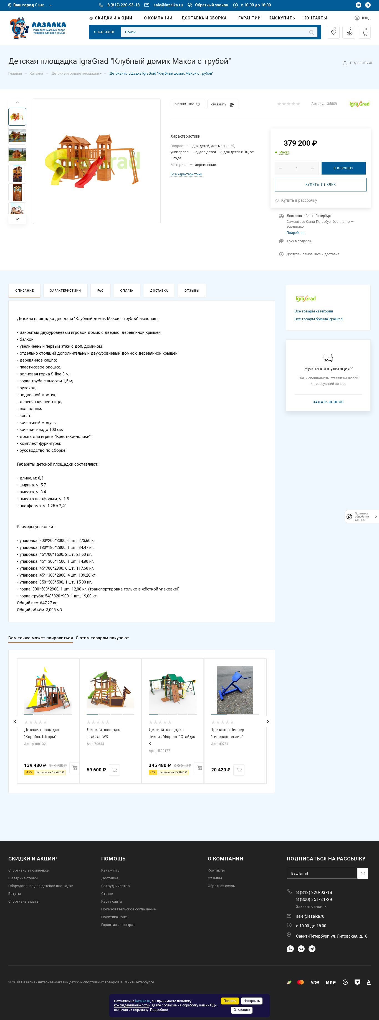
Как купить (110, 870)
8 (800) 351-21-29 (314, 899)
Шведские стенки (23, 878)
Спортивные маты (23, 901)
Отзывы (192, 290)
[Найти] (311, 32)
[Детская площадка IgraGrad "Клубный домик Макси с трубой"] (96, 161)
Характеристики (65, 290)
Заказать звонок (311, 906)
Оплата (126, 290)
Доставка (159, 290)
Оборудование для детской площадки (40, 886)
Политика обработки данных (362, 516)
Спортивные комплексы (29, 870)
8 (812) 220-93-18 (123, 5)
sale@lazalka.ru (168, 5)
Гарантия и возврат (118, 925)
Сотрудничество (115, 886)
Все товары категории (314, 311)
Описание (24, 290)
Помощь (113, 859)
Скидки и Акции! (32, 859)
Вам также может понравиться (40, 637)
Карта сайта (111, 901)
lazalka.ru (142, 1001)
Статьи (107, 894)
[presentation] (15, 721)
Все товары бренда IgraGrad (319, 319)
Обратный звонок (211, 5)
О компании (226, 859)
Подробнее (295, 233)
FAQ (100, 290)
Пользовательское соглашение (128, 909)
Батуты (14, 894)
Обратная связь (221, 886)
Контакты (216, 870)
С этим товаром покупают (102, 637)
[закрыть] (376, 516)
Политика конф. (114, 917)
